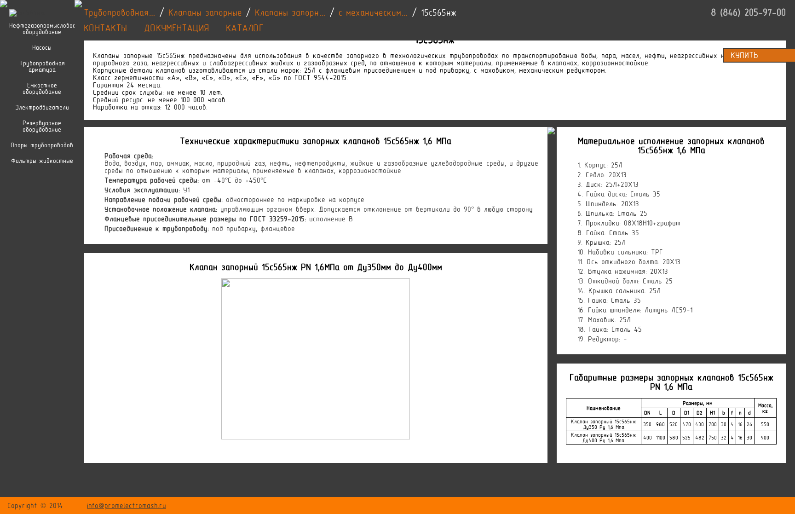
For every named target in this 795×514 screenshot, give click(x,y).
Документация (176, 28)
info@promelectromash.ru (126, 506)
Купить (744, 55)
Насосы (42, 48)
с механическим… (373, 12)
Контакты (105, 28)
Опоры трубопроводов (42, 145)
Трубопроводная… (120, 12)
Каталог (245, 28)
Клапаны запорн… (290, 12)
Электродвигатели (42, 107)
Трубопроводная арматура (42, 66)
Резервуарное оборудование (42, 126)
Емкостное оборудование (42, 88)
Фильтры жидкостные (42, 161)
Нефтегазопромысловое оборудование (42, 29)
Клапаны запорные (205, 12)
